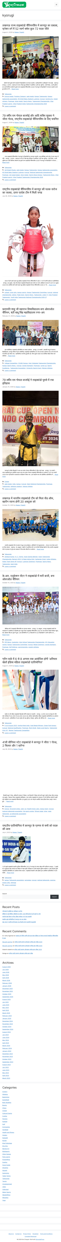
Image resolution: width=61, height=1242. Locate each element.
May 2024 (5, 1040)
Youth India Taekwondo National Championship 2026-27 (29, 297)
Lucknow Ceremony (28, 561)
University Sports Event (33, 368)
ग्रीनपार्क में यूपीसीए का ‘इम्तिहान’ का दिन (12, 911)
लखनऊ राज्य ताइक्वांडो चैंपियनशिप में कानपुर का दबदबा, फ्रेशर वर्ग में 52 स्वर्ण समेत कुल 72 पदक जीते (30, 27)
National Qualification (14, 728)
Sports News (27, 101)
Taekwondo (38, 295)
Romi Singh (32, 728)
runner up (44, 365)
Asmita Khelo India (24, 725)
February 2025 (7, 1016)
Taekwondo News (48, 175)
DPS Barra (8, 642)
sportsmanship (23, 647)
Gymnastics (6, 1127)
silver (45, 811)
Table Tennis (6, 1176)
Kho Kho (5, 1146)
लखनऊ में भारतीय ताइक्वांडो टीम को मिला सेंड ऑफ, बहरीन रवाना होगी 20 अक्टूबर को (28, 500)
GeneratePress (40, 1239)
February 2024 (7, 1048)
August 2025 (6, 999)
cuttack (7, 292)
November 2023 (7, 1056)
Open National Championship (36, 484)
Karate (4, 1140)
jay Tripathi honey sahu (32, 809)
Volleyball (5, 1189)
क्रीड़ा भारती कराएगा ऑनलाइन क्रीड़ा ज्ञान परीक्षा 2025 (28, 942)
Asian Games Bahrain (31, 557)
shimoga (13, 882)
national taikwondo (43, 880)
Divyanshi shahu (15, 809)
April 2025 (5, 1010)
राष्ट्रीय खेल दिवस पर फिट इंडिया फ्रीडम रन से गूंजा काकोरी (17, 916)
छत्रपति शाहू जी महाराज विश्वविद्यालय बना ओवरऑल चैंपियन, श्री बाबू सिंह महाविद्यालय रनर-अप (28, 310)
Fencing (4, 1119)
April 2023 (5, 1075)
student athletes (33, 647)
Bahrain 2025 (16, 559)
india (14, 484)
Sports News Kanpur (35, 175)
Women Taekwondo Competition (19, 730)
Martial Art (5, 1149)
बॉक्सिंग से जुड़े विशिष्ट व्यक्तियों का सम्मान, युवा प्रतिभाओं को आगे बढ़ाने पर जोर (21, 914)
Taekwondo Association (18, 368)
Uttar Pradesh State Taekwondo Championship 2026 (30, 104)
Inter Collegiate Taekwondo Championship (42, 363)
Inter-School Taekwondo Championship (31, 642)
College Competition (11, 363)
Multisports (6, 1151)
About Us (11, 1234)
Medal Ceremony (38, 644)
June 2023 (5, 1070)
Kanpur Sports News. (9, 365)
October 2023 (6, 1059)
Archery (4, 1091)
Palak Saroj (20, 295)
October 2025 (6, 994)
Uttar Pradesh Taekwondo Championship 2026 (28, 177)
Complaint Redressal (30, 1236)
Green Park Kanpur (50, 725)
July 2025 (5, 1002)
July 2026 (5, 969)
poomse (52, 880)
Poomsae (11, 101)
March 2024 (6, 1045)
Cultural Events (7, 1113)
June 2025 (5, 1005)
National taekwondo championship (41, 172)
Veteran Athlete (28, 486)
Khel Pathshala (7, 1143)
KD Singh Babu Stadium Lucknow (28, 99)
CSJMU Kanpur (23, 363)
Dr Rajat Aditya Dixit (28, 559)
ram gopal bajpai (14, 175)
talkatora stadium (16, 486)
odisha (14, 295)
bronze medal (9, 96)
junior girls (13, 292)
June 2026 (5, 972)
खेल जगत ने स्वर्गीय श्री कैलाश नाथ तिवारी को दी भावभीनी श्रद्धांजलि (19, 922)
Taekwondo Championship (40, 101)
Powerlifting (6, 1159)
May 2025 (5, 1007)
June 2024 (5, 1037)
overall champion (27, 365)
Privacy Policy (27, 1234)
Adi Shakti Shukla (10, 170)
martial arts (49, 99)
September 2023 (7, 1062)
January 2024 (6, 1051)
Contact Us (18, 1234)
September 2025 (7, 997)
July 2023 (5, 1067)
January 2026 (6, 986)
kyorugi (42, 99)
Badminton (5, 1097)
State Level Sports (43, 728)
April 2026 (5, 978)
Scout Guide (6, 1165)
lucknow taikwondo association (12, 811)
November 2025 (7, 991)
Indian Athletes (51, 559)
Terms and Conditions (46, 1234)
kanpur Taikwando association (14, 880)
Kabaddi (5, 1138)
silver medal (19, 101)
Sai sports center (28, 811)
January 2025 (6, 1018)
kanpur (18, 484)
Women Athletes (47, 368)
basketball (5, 1100)
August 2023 (6, 1064)
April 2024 (5, 1043)
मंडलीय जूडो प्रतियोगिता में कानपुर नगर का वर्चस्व (14, 919)
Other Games (6, 1154)
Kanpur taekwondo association (47, 170)
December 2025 (7, 988)
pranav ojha (6, 882)
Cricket (7, 481)
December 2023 (7, 1054)
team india (14, 564)
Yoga (4, 1200)
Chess (4, 1108)
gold (22, 809)
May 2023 (5, 1073)
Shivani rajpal (39, 811)
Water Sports (6, 1192)
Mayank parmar (7, 942)
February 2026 (7, 983)
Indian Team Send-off (9, 561)
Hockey (4, 1135)
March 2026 (6, 980)
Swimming (5, 1173)
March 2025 (6, 1013)
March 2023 (6, 1078)
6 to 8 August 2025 (11, 725)
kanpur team (44, 809)
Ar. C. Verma (19, 557)
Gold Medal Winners (36, 725)
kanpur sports (21, 292)
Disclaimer (36, 1234)
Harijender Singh (40, 559)
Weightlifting (6, 1195)
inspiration (15, 642)
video (4, 1187)
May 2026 (5, 975)
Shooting (5, 1168)
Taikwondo (8, 94)
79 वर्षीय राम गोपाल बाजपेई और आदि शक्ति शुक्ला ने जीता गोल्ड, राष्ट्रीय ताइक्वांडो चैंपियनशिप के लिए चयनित (30, 117)
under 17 (45, 295)
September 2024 (7, 1029)
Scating (4, 1162)
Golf (3, 1124)
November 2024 (7, 1024)
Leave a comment (10, 106)
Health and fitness (8, 1132)
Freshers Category (20, 96)
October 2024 (6, 1026)
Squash (4, 1170)
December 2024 (7, 1021)
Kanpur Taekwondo (41, 96)
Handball (5, 1130)
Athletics (5, 1094)
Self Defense (13, 647)
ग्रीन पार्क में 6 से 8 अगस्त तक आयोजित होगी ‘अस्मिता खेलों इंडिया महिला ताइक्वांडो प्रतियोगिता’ (29, 660)
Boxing (4, 1105)
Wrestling (5, 1197)
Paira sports (6, 1157)
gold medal (30, 96)
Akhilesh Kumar (9, 557)
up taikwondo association (18, 814)
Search (4, 893)
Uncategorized (7, 1184)
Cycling (4, 1116)
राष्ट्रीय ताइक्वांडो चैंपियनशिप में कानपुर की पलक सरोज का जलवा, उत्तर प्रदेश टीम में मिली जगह (29, 190)
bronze (7, 809)
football (4, 1121)
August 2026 (6, 967)
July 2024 (5, 1035)
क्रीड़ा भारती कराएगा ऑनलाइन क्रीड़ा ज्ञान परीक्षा (21, 953)
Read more (15, 89)
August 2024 (6, 1032)
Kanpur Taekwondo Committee (37, 292)
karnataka (28, 880)
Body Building (6, 1102)
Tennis (4, 1181)
